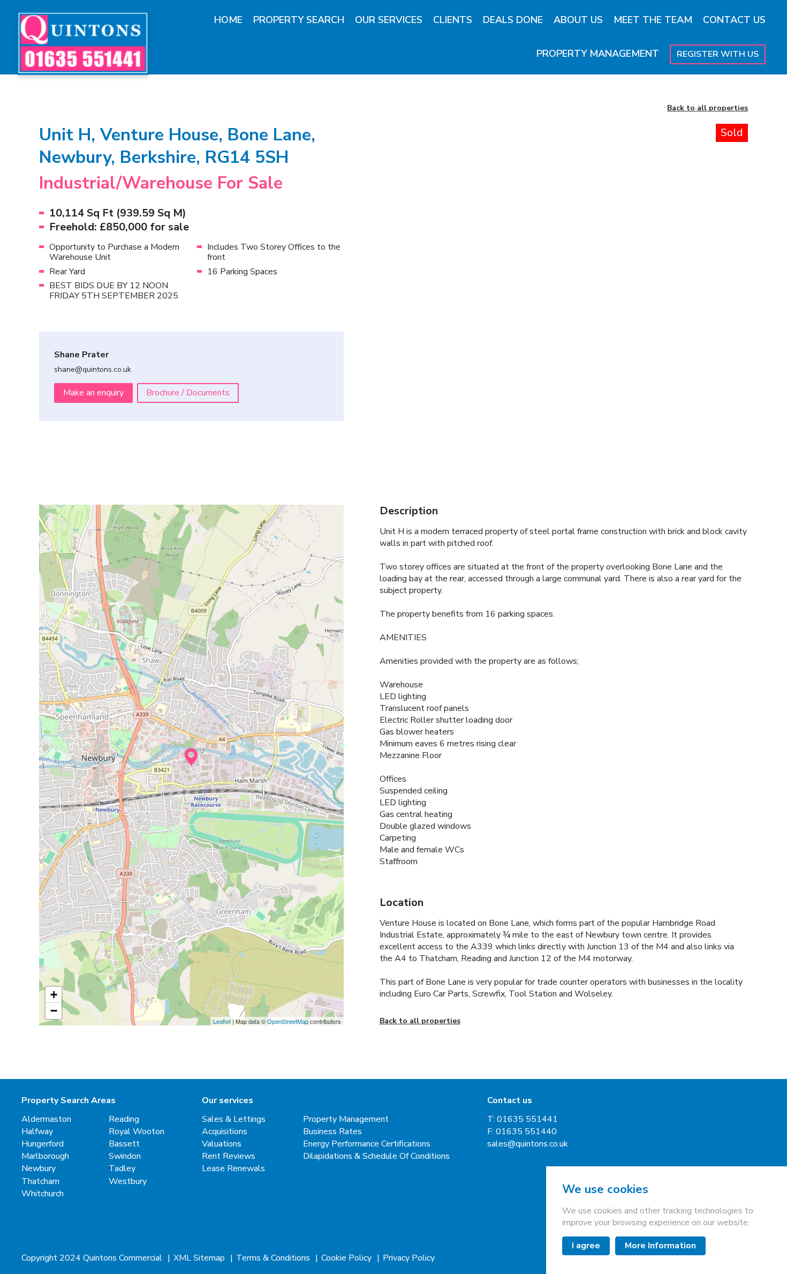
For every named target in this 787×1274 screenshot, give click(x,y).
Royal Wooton (136, 1132)
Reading (124, 1119)
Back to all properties (707, 108)
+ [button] (53, 994)
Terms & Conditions (274, 1258)
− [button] (53, 1010)
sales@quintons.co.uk (527, 1144)
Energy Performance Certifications (366, 1144)
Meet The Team (653, 19)
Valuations (221, 1144)
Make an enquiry (93, 393)
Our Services (388, 19)
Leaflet (222, 1021)
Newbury (38, 1169)
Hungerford (42, 1144)
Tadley (122, 1169)
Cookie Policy (347, 1258)
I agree (586, 1245)
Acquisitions (224, 1132)
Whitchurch (42, 1194)
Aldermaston (46, 1119)
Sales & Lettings (234, 1119)
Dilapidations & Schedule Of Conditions (376, 1156)
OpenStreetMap (287, 1021)
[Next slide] (718, 250)
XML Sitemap (200, 1258)
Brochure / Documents (188, 393)
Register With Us (718, 54)
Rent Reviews (228, 1156)
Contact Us (734, 19)
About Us (578, 19)
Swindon (125, 1156)
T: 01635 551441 (522, 1119)
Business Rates (332, 1132)
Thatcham (40, 1181)
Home (228, 19)
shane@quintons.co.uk (92, 369)
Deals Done (513, 19)
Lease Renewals (233, 1169)
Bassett (124, 1144)
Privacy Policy (409, 1258)
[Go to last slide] (409, 250)
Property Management (597, 53)
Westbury (128, 1181)
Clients (452, 19)
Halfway (37, 1132)
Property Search (298, 19)
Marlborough (45, 1156)
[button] (425, 416)
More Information (660, 1245)
